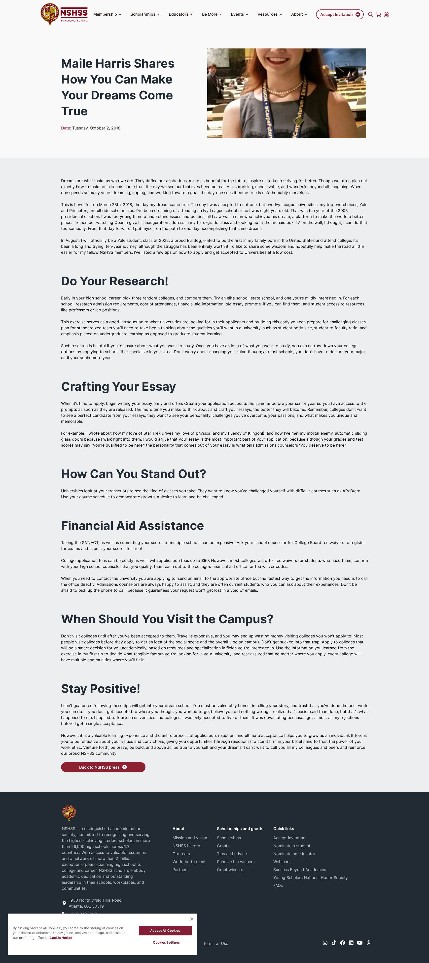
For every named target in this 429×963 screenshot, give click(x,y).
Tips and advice (232, 853)
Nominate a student (291, 845)
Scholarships (143, 14)
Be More (209, 14)
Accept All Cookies (165, 930)
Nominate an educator (294, 853)
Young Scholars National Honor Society (310, 877)
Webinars (281, 861)
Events (237, 14)
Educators (178, 14)
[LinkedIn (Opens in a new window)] (351, 943)
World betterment (189, 861)
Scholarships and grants (240, 828)
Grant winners (230, 869)
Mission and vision (190, 837)
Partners (180, 869)
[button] (120, 14)
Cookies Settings (166, 942)
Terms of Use (215, 943)
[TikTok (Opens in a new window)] (334, 943)
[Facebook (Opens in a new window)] (342, 943)
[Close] (191, 919)
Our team (181, 853)
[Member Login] (387, 14)
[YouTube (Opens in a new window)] (360, 943)
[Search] (371, 14)
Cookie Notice (60, 938)
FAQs (278, 885)
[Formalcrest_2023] (69, 812)
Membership (105, 14)
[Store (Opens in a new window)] (379, 14)
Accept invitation (289, 837)
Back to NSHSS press (99, 767)
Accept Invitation (336, 14)
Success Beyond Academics (299, 869)
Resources (268, 14)
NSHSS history (186, 845)
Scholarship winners (235, 861)
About (297, 14)
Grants (223, 845)
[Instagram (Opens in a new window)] (325, 943)
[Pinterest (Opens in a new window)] (368, 943)
